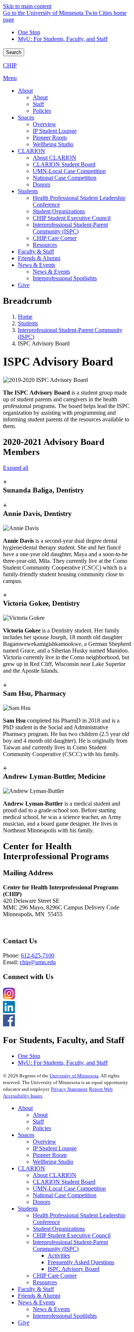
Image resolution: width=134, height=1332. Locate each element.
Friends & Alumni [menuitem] (39, 258)
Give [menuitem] (23, 285)
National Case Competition (64, 1195)
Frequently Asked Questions (81, 1262)
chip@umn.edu (38, 962)
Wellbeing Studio (53, 1162)
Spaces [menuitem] (26, 117)
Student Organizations (59, 1229)
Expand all (15, 468)
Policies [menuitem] (42, 111)
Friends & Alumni (39, 1296)
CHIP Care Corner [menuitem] (55, 238)
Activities (59, 1255)
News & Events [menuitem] (36, 265)
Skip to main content (27, 6)
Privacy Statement (69, 1089)
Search (13, 52)
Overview (44, 1141)
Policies (42, 1128)
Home (25, 316)
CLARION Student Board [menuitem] (64, 164)
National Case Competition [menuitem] (64, 178)
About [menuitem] (25, 90)
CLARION (31, 1168)
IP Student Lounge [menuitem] (55, 131)
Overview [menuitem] (44, 124)
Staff (38, 1121)
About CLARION (54, 1175)
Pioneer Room (50, 1155)
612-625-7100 (37, 955)
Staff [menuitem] (38, 104)
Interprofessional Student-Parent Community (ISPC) (70, 1245)
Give (23, 1322)
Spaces (26, 1135)
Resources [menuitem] (45, 245)
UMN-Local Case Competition (69, 1188)
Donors (41, 1202)
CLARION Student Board (64, 1182)
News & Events (36, 1302)
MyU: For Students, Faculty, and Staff (63, 39)
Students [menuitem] (28, 191)
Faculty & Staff (36, 1289)
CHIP (10, 65)
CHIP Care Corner (55, 1275)
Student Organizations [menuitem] (59, 211)
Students (28, 323)
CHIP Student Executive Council (72, 1235)
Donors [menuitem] (41, 184)
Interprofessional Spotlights (65, 1316)
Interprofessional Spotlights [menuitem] (65, 278)
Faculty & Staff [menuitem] (36, 251)
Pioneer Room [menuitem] (50, 137)
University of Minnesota (74, 1075)
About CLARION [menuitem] (54, 157)
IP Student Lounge (55, 1148)
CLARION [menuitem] (31, 151)
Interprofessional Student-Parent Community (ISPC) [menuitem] (70, 228)
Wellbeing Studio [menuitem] (53, 144)
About (25, 1108)
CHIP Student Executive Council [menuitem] (72, 218)
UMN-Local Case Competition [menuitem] (69, 171)
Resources (45, 1282)
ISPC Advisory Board (73, 1269)
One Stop (29, 32)
